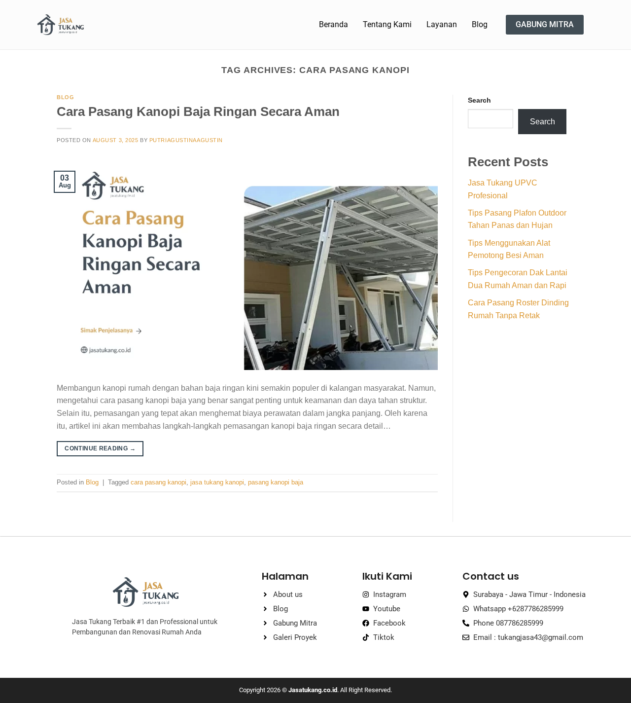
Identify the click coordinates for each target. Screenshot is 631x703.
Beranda (333, 24)
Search (479, 100)
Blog (480, 24)
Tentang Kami (387, 24)
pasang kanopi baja (275, 482)
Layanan (441, 24)
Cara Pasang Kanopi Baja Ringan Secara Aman (198, 111)
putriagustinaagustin (186, 140)
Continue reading (100, 448)
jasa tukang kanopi (217, 482)
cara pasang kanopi (158, 482)
